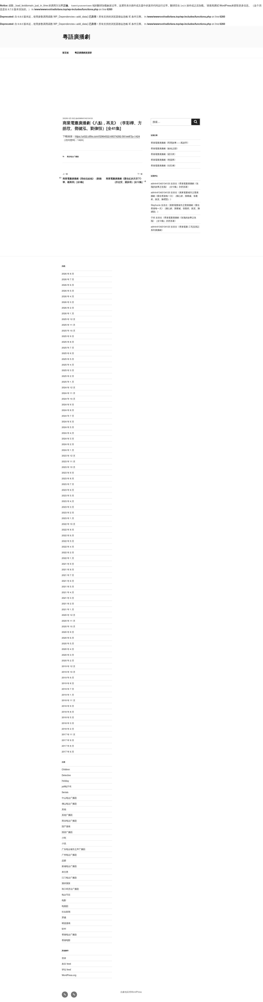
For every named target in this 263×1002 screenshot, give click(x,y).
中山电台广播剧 (69, 797)
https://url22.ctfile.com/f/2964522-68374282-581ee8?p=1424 (107, 136)
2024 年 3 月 (68, 438)
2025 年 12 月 (68, 319)
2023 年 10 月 (68, 467)
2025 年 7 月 (68, 347)
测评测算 (66, 883)
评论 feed (66, 969)
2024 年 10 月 (68, 398)
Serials (65, 792)
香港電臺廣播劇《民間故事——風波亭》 (170, 142)
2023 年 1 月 (68, 518)
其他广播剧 (67, 814)
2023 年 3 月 (68, 506)
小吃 (64, 837)
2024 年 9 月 (68, 404)
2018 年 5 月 (68, 717)
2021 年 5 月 (68, 586)
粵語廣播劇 (76, 36)
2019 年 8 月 (68, 683)
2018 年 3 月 (68, 723)
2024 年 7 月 (68, 415)
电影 (64, 900)
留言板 (65, 52)
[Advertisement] (131, 81)
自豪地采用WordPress (131, 991)
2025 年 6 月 (68, 353)
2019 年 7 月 (68, 688)
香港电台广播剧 (69, 934)
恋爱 (64, 860)
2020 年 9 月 (68, 631)
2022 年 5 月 (68, 540)
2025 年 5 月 (68, 358)
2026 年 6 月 (68, 284)
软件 (64, 928)
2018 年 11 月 (68, 700)
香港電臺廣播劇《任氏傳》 (163, 165)
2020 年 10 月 (68, 626)
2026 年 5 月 (68, 290)
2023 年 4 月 (68, 501)
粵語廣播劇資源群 (83, 52)
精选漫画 (66, 923)
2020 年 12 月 (68, 614)
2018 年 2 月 (68, 728)
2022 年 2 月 (68, 552)
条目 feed (66, 963)
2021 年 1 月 (68, 609)
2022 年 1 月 (68, 558)
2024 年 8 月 (68, 410)
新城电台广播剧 (69, 866)
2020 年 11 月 (68, 620)
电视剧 (65, 906)
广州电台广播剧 (69, 854)
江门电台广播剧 (69, 877)
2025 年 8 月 (68, 341)
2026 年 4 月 (68, 296)
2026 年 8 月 (68, 273)
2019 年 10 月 (68, 671)
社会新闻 (66, 911)
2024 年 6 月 (68, 421)
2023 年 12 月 (68, 455)
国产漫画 (66, 826)
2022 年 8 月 (68, 529)
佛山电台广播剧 (69, 803)
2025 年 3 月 (68, 370)
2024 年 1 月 (68, 449)
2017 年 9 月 (68, 740)
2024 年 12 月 (68, 387)
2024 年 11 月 (68, 393)
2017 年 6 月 (68, 751)
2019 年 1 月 (68, 694)
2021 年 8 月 (68, 569)
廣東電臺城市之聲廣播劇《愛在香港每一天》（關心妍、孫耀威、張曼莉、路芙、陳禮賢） (174, 196)
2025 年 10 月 (68, 330)
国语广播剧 (67, 832)
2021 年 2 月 (68, 603)
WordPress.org (69, 975)
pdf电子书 (66, 786)
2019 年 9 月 (68, 677)
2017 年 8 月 (68, 745)
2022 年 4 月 (68, 546)
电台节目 (66, 894)
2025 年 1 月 (68, 381)
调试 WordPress (222, 5)
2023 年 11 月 (68, 461)
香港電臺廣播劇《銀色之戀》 (165, 148)
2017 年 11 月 (68, 734)
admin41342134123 (85, 118)
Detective (66, 775)
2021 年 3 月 (68, 597)
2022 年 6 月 (68, 535)
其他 (64, 809)
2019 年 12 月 (68, 666)
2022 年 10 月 (68, 523)
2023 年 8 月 (68, 478)
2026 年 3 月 (68, 302)
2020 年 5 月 (68, 643)
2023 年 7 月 (68, 484)
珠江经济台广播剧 (70, 888)
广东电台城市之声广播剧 (73, 849)
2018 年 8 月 (68, 711)
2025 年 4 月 (68, 364)
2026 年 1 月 (68, 313)
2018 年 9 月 (68, 705)
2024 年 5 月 (68, 427)
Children (66, 769)
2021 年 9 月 (68, 563)
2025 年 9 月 (68, 336)
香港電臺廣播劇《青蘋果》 (163, 159)
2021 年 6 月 (68, 580)
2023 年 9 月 (68, 472)
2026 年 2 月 (68, 307)
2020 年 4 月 (68, 649)
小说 (64, 843)
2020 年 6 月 (68, 637)
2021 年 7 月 (68, 575)
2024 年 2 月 (68, 444)
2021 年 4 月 (68, 592)
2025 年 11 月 (68, 324)
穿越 (64, 917)
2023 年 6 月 (68, 489)
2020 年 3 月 (68, 654)
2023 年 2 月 (68, 512)
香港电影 (66, 940)
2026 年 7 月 (68, 279)
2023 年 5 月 (68, 495)
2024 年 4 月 (68, 432)
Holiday (65, 780)
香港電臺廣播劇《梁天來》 (163, 154)
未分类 (65, 871)
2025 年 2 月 (68, 376)
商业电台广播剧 (73, 156)
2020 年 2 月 (68, 660)
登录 (64, 958)
